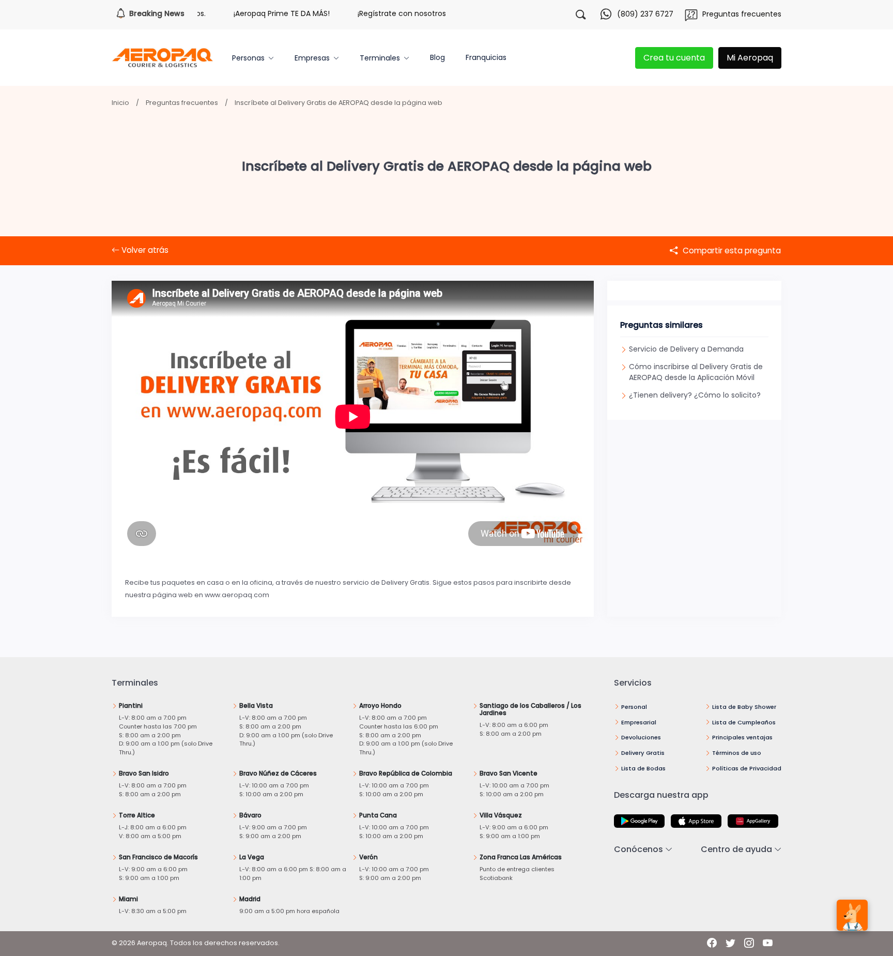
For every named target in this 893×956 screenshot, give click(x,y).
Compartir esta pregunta (731, 250)
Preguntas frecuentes (741, 14)
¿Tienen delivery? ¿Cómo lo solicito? (695, 395)
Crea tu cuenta (674, 58)
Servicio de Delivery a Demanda (686, 349)
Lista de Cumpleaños (744, 722)
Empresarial (638, 722)
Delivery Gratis (643, 753)
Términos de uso (736, 753)
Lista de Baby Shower (744, 707)
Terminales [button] (380, 58)
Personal (634, 707)
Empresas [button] (312, 58)
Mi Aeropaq (750, 58)
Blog (437, 57)
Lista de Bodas (643, 768)
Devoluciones (641, 737)
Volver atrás (143, 250)
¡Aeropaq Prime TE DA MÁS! (262, 13)
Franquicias (486, 57)
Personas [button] (248, 58)
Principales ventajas (742, 737)
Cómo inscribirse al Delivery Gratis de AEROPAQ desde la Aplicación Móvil (696, 372)
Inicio (120, 102)
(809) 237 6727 (645, 14)
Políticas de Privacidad (746, 768)
